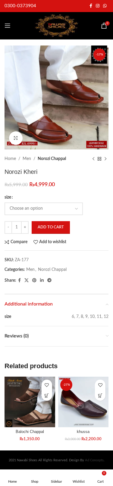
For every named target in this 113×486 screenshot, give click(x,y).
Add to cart (51, 227)
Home (10, 159)
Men (27, 159)
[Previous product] (93, 159)
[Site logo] (56, 26)
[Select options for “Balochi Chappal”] (47, 395)
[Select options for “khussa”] (100, 395)
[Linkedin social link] (42, 280)
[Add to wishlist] (47, 385)
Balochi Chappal (30, 432)
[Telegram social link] (49, 280)
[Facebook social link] (91, 6)
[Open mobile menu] (8, 26)
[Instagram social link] (97, 6)
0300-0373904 (20, 6)
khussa (83, 432)
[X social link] (26, 280)
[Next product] (105, 159)
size (8, 197)
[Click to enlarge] (16, 138)
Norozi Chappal (52, 159)
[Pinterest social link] (34, 280)
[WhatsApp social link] (104, 6)
